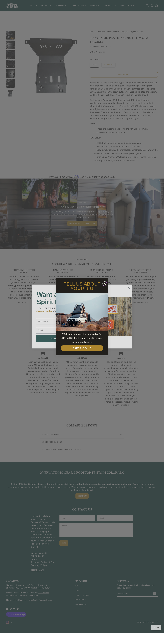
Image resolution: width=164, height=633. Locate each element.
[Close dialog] (105, 284)
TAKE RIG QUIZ (82, 348)
